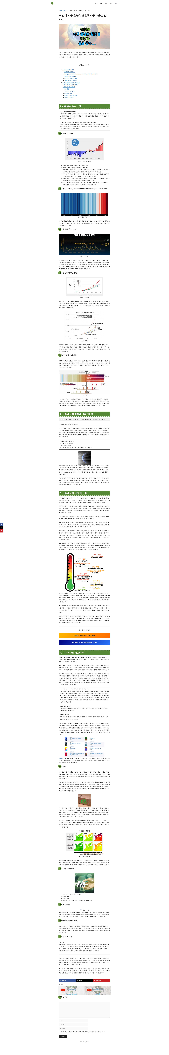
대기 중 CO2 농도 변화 (70, 76)
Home (60, 10)
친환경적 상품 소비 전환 (70, 95)
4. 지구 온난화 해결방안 (69, 87)
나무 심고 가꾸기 (68, 97)
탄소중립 (66, 89)
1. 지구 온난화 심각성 (68, 69)
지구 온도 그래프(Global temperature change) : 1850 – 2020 (80, 74)
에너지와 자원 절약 (69, 91)
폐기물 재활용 (68, 93)
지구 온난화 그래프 (69, 72)
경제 (101, 3)
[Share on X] (1, 527)
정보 (96, 3)
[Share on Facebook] (1, 524)
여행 (106, 3)
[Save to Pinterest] (1, 530)
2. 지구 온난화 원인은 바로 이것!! (71, 82)
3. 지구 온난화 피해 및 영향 (70, 84)
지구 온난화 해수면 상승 (70, 78)
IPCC (60, 758)
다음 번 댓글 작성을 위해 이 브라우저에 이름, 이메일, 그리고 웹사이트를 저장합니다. (83, 1031)
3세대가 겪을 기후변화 (70, 80)
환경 (116, 3)
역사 (111, 3)
